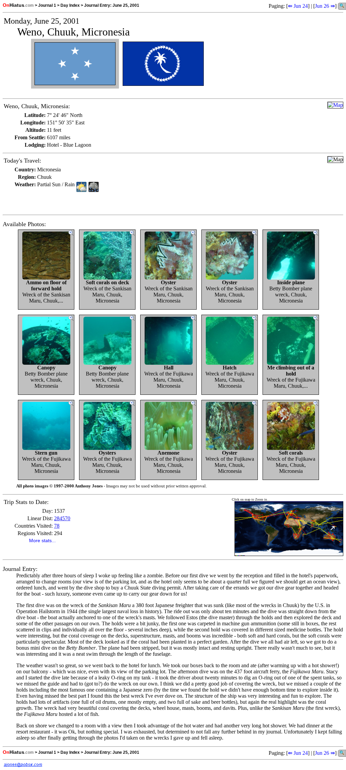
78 (56, 526)
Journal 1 (47, 5)
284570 (62, 518)
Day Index (70, 5)
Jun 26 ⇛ (325, 6)
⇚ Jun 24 (298, 6)
